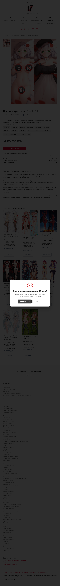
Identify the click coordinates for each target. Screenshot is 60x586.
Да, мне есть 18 (25, 301)
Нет (37, 301)
